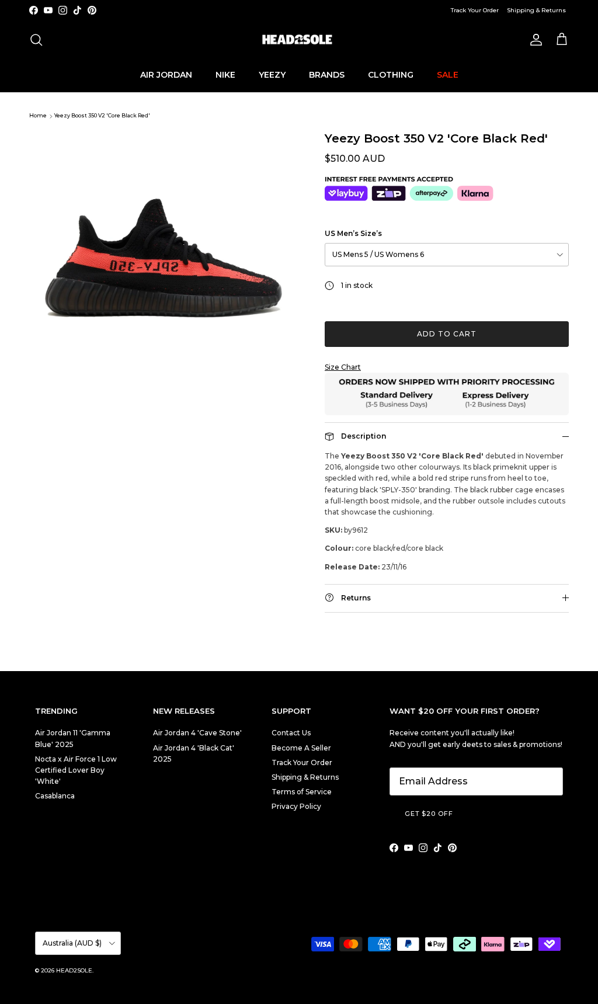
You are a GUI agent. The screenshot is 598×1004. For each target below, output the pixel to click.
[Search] (36, 40)
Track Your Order (475, 10)
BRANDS (327, 75)
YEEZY (272, 75)
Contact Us (291, 732)
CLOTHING (390, 75)
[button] (447, 367)
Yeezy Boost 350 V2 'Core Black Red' (102, 116)
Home (38, 116)
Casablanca (55, 795)
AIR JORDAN (166, 75)
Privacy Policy (296, 806)
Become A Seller (301, 748)
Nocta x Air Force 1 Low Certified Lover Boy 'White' (76, 770)
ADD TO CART (447, 333)
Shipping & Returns (536, 10)
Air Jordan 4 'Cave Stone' (197, 732)
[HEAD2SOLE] (299, 40)
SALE (447, 75)
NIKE (225, 75)
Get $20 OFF (429, 814)
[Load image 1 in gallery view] (164, 227)
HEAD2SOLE (74, 970)
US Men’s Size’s (353, 233)
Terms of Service (302, 791)
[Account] (533, 40)
